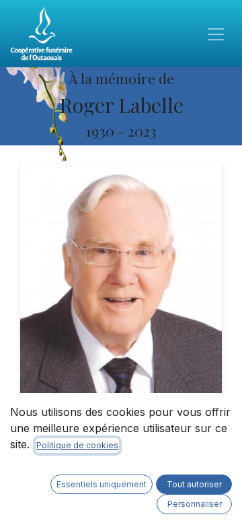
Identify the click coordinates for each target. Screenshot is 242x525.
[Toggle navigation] (216, 33)
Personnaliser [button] (194, 504)
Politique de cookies (77, 445)
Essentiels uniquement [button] (101, 484)
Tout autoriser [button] (194, 484)
